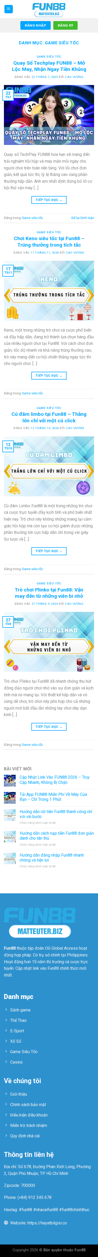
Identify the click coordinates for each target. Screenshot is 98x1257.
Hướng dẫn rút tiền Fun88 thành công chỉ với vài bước (56, 814)
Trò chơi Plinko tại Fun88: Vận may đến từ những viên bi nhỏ (49, 593)
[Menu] (8, 9)
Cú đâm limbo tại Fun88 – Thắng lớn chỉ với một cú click (49, 417)
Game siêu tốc (49, 56)
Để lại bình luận (82, 218)
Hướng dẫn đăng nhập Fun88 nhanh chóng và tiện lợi (52, 858)
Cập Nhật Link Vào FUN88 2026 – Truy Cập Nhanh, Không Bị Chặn (55, 780)
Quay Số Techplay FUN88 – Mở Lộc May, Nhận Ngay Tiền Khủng (49, 66)
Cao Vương (74, 77)
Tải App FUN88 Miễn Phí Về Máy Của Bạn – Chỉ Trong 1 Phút (53, 797)
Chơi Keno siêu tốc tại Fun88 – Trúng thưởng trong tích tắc (49, 241)
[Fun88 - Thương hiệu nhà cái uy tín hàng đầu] (49, 9)
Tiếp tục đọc (49, 200)
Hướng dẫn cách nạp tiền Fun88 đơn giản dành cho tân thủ (57, 836)
